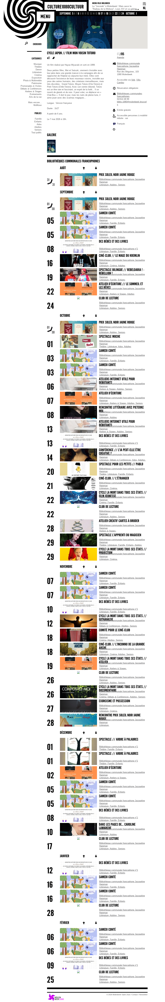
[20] (110, 13)
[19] (107, 13)
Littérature (37, 72)
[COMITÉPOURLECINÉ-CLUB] (97, 630)
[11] (85, 13)
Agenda (120, 57)
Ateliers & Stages (33, 91)
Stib (133, 80)
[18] (104, 13)
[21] (113, 13)
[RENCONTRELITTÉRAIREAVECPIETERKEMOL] (97, 409)
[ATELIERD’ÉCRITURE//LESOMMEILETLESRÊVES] (97, 286)
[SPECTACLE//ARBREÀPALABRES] (97, 739)
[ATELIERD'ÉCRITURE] (97, 768)
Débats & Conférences (31, 89)
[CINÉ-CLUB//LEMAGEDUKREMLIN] (97, 256)
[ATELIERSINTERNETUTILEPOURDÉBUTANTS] (97, 381)
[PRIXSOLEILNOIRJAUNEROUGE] (97, 175)
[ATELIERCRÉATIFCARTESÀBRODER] (97, 521)
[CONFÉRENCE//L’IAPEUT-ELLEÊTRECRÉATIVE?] (97, 452)
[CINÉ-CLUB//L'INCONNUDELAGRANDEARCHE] (97, 646)
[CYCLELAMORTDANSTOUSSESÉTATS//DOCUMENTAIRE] (97, 688)
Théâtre (38, 67)
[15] (96, 13)
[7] (76, 13)
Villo (138, 80)
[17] (102, 13)
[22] (116, 13)
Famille (38, 119)
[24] (122, 13)
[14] (94, 13)
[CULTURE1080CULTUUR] (65, 7)
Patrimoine (37, 83)
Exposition (37, 78)
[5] (72, 13)
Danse (39, 69)
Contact (135, 995)
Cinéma (38, 75)
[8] (78, 13)
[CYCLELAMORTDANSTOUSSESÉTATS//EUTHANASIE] (97, 618)
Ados (39, 124)
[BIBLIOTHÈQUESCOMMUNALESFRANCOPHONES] (73, 161)
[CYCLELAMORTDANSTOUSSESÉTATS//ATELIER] (97, 660)
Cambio (120, 82)
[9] (80, 13)
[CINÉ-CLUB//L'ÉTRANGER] (97, 478)
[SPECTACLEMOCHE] (97, 337)
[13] (91, 13)
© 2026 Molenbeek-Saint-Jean (118, 995)
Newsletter (143, 995)
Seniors (38, 130)
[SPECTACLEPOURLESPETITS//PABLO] (97, 464)
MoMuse (38, 105)
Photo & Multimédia (32, 80)
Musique (38, 64)
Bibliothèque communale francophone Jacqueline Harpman (128, 66)
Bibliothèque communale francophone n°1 (118, 249)
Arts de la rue (35, 97)
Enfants (38, 121)
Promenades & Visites (31, 86)
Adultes (38, 127)
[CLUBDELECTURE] (97, 298)
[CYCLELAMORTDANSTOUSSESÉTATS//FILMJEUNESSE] (97, 494)
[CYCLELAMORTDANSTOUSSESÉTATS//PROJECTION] (97, 551)
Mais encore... (35, 102)
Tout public (36, 132)
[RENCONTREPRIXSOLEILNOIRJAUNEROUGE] (97, 717)
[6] (74, 13)
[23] (119, 13)
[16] (99, 13)
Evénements (36, 94)
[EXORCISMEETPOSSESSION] (97, 701)
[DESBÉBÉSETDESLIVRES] (97, 241)
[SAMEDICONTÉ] (97, 213)
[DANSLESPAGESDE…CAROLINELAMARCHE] (97, 826)
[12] (88, 13)
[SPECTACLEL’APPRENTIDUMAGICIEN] (97, 535)
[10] (83, 13)
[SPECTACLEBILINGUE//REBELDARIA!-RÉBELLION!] (97, 271)
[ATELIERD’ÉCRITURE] (97, 393)
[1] (136, 13)
